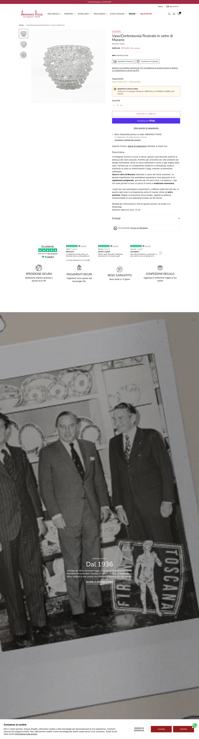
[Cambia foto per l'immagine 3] (23, 54)
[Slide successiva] (178, 300)
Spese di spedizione (137, 146)
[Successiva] (125, 2)
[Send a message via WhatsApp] (195, 725)
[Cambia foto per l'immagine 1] (23, 33)
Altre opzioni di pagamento (146, 128)
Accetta (161, 729)
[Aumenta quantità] (121, 105)
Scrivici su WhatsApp (139, 228)
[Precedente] (73, 2)
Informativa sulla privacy (26, 734)
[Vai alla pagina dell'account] (174, 14)
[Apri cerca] (169, 14)
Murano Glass (118, 44)
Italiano (160, 6)
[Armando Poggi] (31, 14)
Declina (183, 729)
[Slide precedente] (173, 300)
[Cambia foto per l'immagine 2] (23, 44)
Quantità (116, 100)
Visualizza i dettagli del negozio (128, 140)
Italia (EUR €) (174, 6)
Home (21, 25)
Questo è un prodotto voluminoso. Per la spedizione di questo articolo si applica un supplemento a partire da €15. (145, 69)
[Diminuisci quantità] (114, 105)
